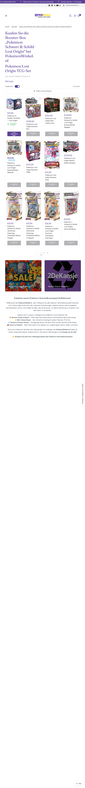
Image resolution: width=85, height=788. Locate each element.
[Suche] (70, 15)
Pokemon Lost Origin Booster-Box (32, 126)
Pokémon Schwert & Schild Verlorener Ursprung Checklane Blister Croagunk (33, 232)
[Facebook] (49, 5)
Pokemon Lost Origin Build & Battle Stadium (70, 160)
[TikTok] (60, 5)
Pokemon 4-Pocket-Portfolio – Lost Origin (13, 118)
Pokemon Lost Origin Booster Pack (50, 177)
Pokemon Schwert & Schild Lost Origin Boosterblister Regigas (70, 122)
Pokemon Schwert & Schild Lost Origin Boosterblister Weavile (13, 167)
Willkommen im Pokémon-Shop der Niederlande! (31, 2)
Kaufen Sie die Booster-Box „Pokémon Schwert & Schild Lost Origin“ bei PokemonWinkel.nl (45, 26)
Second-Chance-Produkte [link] (58, 286)
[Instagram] (54, 5)
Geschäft (14, 26)
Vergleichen (9, 86)
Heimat (7, 26)
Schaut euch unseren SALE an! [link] (20, 286)
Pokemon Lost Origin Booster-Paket (32, 169)
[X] (52, 5)
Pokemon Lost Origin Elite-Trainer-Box (50, 120)
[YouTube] (57, 5)
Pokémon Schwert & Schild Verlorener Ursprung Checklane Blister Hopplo (14, 232)
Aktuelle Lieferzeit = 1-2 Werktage (64, 2)
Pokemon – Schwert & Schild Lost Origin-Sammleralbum (70, 225)
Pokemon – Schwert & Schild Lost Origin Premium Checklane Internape (51, 232)
